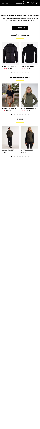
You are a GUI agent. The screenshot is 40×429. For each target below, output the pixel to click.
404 (21, 7)
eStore (8, 7)
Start (3, 7)
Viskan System (15, 7)
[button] (3, 3)
